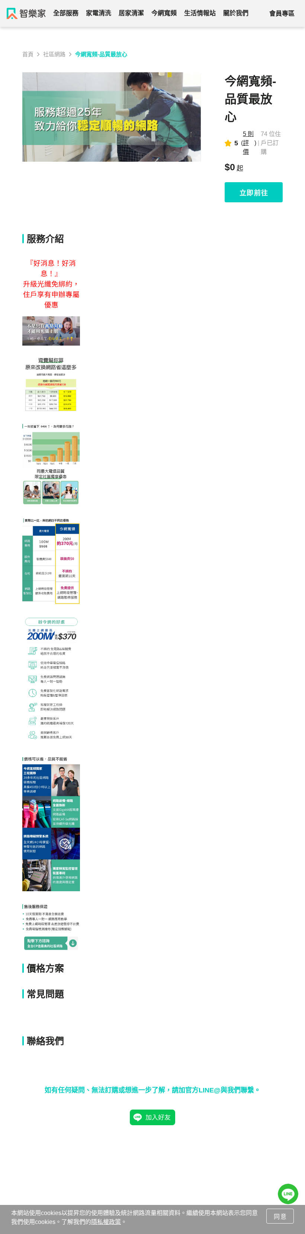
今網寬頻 (164, 13)
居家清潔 (131, 13)
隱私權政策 (106, 1222)
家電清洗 (98, 13)
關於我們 (235, 13)
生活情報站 (200, 13)
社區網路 (54, 54)
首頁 (27, 54)
